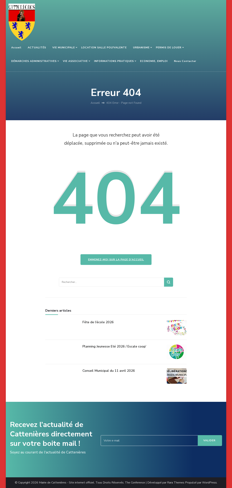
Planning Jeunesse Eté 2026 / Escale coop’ (114, 346)
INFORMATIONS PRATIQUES (114, 61)
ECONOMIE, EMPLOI (154, 61)
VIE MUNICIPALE (63, 47)
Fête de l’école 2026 (98, 322)
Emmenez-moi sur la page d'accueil (116, 259)
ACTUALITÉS (37, 47)
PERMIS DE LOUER (168, 47)
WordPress (209, 482)
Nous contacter (185, 61)
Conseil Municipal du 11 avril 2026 (108, 370)
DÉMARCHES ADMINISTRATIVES (34, 61)
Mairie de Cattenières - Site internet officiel (66, 482)
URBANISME (141, 47)
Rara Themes (175, 482)
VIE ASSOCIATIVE (75, 61)
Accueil (16, 47)
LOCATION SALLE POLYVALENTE (104, 47)
